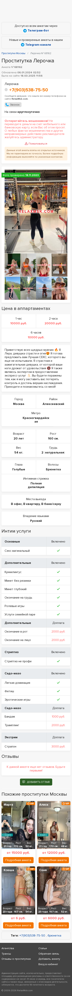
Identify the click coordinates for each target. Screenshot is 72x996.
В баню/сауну (51, 504)
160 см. (53, 438)
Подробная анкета (18, 860)
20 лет (19, 438)
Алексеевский (53, 404)
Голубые (18, 469)
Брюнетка (53, 469)
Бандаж (10, 717)
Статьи (42, 948)
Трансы (6, 953)
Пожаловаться (38, 143)
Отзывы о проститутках (16, 958)
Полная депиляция (36, 485)
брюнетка (54, 935)
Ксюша (9, 870)
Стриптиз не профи (18, 661)
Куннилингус (13, 572)
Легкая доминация (17, 683)
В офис (16, 504)
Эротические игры (17, 700)
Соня (43, 870)
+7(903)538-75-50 (28, 90)
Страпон (10, 746)
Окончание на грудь (18, 598)
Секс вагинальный (17, 551)
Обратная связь (48, 953)
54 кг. (18, 452)
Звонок (15, 104)
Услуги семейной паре (20, 614)
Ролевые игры (14, 606)
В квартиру (31, 504)
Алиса (43, 805)
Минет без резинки (18, 581)
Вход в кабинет (48, 964)
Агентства (8, 948)
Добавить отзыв (38, 782)
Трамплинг (12, 725)
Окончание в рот (16, 631)
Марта (8, 805)
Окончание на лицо (18, 640)
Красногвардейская (36, 420)
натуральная (54, 452)
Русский (36, 521)
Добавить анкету (49, 958)
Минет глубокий (15, 589)
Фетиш (9, 691)
